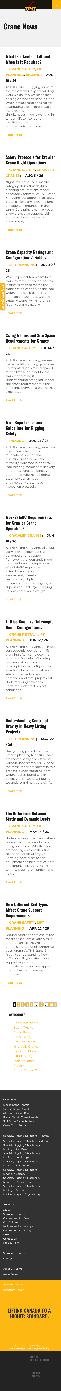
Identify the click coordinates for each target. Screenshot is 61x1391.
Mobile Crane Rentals (16, 1104)
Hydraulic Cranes (26, 1046)
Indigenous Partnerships (18, 1226)
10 (41, 1004)
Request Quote (2, 297)
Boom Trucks (23, 1027)
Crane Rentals (11, 1099)
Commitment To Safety (17, 1230)
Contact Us (10, 1238)
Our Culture (10, 1222)
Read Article (14, 134)
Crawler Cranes (25, 535)
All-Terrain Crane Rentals (18, 1113)
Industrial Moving (26, 1051)
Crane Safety (22, 69)
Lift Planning (22, 265)
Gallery (7, 1258)
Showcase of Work (14, 1214)
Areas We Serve (12, 1268)
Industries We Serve (15, 1284)
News (6, 1234)
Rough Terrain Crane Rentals (20, 1117)
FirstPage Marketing (39, 1348)
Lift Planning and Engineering (21, 1194)
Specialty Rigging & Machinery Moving (26, 1135)
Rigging (33, 75)
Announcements (26, 1023)
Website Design (17, 1348)
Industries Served (13, 1289)
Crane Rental (22, 634)
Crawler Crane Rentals (16, 1108)
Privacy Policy (11, 1242)
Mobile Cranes (24, 1061)
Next (52, 1004)
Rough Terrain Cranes (29, 1070)
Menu (57, 6)
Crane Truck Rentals (15, 1125)
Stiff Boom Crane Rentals (18, 1121)
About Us (8, 1204)
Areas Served (11, 1274)
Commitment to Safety (17, 1218)
